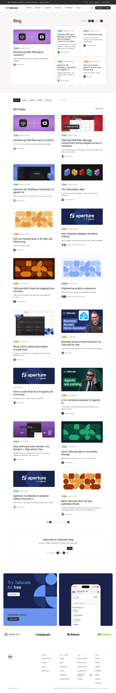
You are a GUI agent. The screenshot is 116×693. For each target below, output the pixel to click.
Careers (44, 662)
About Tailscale (46, 658)
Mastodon (98, 670)
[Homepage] (12, 656)
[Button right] (68, 522)
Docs (91, 2)
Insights (24, 100)
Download (97, 2)
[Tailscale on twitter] (101, 21)
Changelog (63, 675)
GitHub (97, 662)
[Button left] (48, 522)
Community (58, 7)
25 (65, 522)
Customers (47, 7)
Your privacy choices (81, 675)
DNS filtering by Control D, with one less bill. (28, 2)
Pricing (78, 7)
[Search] (60, 100)
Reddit (97, 675)
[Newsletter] (89, 21)
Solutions (38, 7)
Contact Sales (106, 2)
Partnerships (68, 7)
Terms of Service (82, 658)
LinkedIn (97, 666)
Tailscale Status (64, 679)
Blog (86, 2)
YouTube (97, 679)
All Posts (16, 100)
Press (43, 666)
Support (62, 658)
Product (40, 100)
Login (92, 7)
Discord (97, 658)
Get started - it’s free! (102, 8)
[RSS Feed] (92, 21)
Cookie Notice (81, 670)
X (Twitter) (98, 683)
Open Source (46, 670)
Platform (28, 7)
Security (62, 670)
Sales (61, 662)
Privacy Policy (81, 662)
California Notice (82, 666)
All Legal (79, 679)
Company (32, 100)
